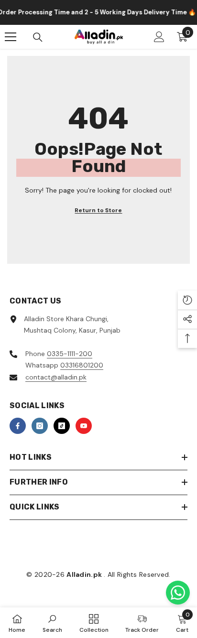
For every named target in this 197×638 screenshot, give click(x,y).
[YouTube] (84, 426)
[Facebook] (18, 426)
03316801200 (81, 365)
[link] (52, 622)
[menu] (10, 37)
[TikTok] (62, 426)
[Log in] (159, 37)
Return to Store (98, 210)
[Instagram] (40, 426)
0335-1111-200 (69, 353)
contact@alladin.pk (56, 377)
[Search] (38, 37)
